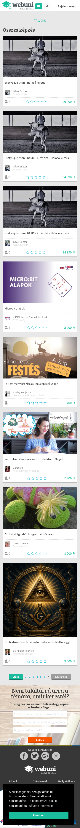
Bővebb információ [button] (41, 805)
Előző (16, 676)
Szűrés (41, 20)
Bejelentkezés (67, 6)
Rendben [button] (38, 815)
